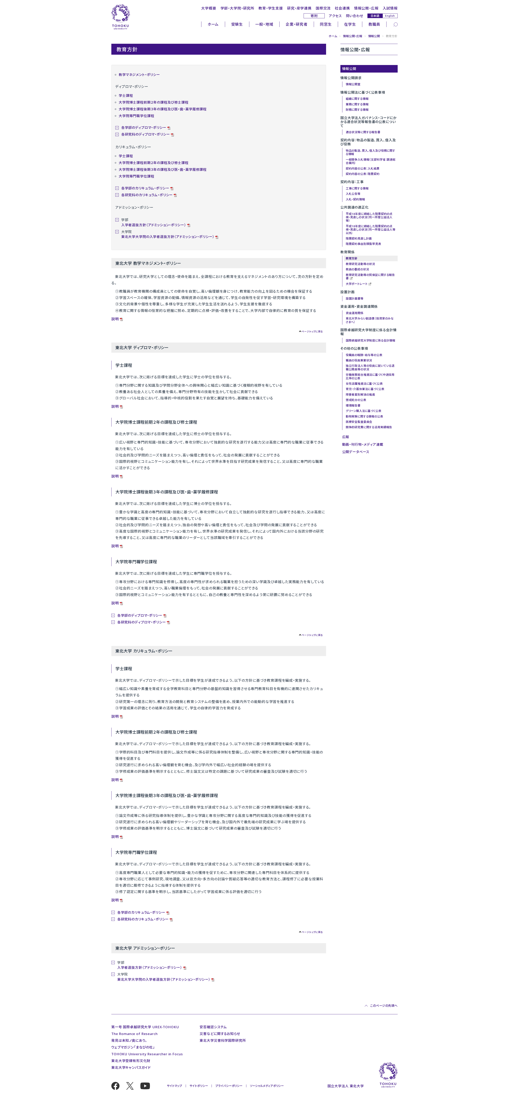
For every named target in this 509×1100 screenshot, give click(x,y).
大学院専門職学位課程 (136, 116)
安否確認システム (213, 1027)
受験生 (237, 24)
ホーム (213, 24)
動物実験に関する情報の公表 (364, 416)
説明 (115, 319)
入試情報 (390, 8)
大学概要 (208, 8)
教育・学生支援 (270, 8)
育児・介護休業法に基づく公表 (365, 389)
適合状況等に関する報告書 (363, 132)
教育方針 (351, 258)
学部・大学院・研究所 (237, 8)
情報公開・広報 (366, 8)
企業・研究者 (297, 24)
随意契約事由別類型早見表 (363, 244)
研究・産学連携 (299, 8)
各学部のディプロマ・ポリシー (143, 127)
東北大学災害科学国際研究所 (223, 1040)
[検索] (395, 24)
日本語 (375, 16)
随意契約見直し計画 (359, 238)
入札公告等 (353, 194)
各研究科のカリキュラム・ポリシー (147, 195)
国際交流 (323, 8)
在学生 (350, 24)
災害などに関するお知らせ (220, 1033)
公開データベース (355, 452)
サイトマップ (174, 1086)
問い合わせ (354, 16)
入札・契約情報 (355, 199)
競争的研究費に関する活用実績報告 (369, 427)
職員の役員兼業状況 (359, 360)
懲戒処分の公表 (356, 400)
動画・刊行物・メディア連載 (362, 444)
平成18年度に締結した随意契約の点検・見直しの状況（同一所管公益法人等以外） (370, 229)
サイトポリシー (198, 1086)
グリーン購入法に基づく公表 (363, 411)
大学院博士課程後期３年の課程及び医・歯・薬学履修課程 (163, 109)
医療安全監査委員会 (359, 422)
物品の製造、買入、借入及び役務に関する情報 (370, 152)
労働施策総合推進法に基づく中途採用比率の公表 (370, 376)
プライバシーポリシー (229, 1086)
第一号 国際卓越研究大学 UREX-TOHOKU (145, 1027)
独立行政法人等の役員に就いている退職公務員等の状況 (370, 367)
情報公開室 (353, 84)
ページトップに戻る (312, 331)
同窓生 (326, 24)
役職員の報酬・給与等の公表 (364, 355)
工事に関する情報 (357, 188)
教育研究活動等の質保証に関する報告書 (370, 276)
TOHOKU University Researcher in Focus (147, 1054)
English (390, 15)
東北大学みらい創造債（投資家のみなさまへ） (370, 320)
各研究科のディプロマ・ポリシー (145, 134)
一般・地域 (264, 24)
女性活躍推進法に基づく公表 (364, 383)
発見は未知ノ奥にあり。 (129, 1040)
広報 (345, 437)
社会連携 (342, 8)
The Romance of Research (134, 1033)
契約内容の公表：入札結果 (363, 168)
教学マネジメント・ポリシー (139, 74)
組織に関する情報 (357, 99)
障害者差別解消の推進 (360, 394)
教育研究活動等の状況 (360, 264)
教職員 (374, 24)
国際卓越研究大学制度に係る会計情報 (370, 340)
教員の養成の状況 (357, 269)
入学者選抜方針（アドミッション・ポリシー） (153, 225)
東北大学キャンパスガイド (131, 1067)
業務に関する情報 (357, 104)
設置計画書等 (354, 298)
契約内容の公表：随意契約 (363, 174)
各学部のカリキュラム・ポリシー (145, 188)
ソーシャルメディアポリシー (267, 1086)
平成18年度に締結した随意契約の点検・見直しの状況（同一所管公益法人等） (369, 217)
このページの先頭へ (384, 1006)
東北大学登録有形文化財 (130, 1060)
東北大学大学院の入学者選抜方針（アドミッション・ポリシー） (168, 236)
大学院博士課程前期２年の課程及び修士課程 (153, 102)
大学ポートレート (357, 284)
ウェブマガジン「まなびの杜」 (133, 1047)
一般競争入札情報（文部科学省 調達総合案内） (370, 161)
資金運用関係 (354, 313)
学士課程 (126, 95)
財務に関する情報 (357, 110)
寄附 (314, 16)
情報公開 (374, 36)
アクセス (335, 16)
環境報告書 (353, 405)
